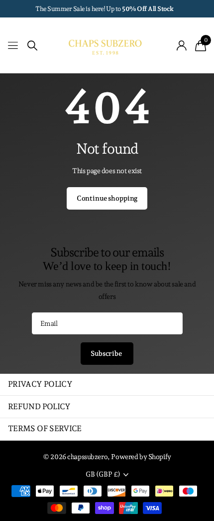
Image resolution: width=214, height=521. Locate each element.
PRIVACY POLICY (40, 384)
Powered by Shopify (141, 457)
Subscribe (107, 353)
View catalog (13, 45)
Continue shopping (107, 198)
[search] (32, 45)
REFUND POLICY (39, 406)
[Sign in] (182, 45)
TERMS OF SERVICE (45, 428)
